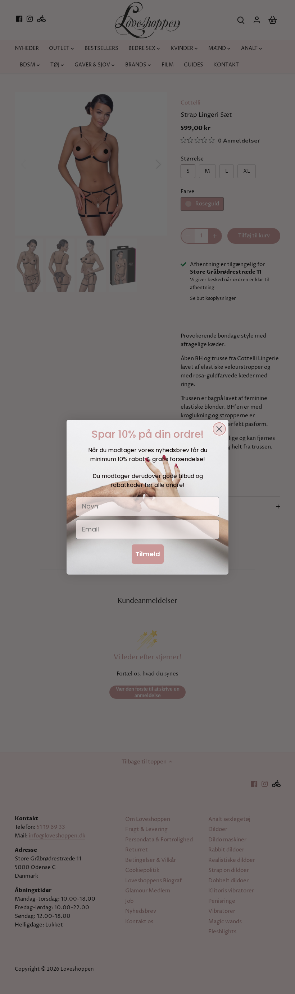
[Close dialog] (219, 429)
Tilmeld (147, 553)
